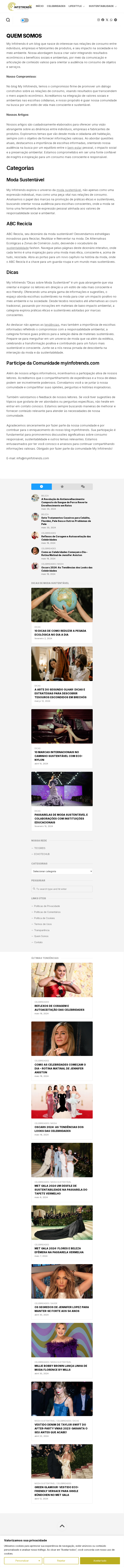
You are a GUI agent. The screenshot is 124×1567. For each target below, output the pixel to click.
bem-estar (74, 147)
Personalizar (22, 1560)
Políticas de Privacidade (47, 906)
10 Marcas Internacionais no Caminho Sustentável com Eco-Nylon (59, 756)
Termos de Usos (43, 924)
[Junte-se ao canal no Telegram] (115, 19)
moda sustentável (69, 190)
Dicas (76, 1421)
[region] (62, 1551)
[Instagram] (98, 19)
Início (40, 6)
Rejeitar (61, 1560)
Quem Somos (41, 936)
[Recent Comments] (82, 487)
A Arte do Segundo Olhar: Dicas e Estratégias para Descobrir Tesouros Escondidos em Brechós (61, 693)
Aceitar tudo (99, 1560)
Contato (38, 942)
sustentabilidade (17, 248)
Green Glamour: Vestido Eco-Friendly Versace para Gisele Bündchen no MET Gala (57, 1491)
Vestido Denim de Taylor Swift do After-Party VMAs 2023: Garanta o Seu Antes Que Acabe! (61, 1428)
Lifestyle (75, 6)
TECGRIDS (39, 848)
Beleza (45, 495)
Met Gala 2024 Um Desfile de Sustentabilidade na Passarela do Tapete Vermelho (61, 1189)
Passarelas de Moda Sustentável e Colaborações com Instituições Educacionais (61, 818)
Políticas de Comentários (47, 912)
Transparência (41, 930)
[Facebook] (102, 19)
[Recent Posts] (41, 487)
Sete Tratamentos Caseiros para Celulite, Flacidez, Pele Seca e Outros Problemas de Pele (66, 520)
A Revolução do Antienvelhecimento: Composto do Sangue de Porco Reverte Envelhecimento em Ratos (64, 502)
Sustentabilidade (101, 6)
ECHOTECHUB (42, 854)
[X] (107, 19)
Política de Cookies (44, 918)
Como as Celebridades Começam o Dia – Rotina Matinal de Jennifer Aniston (60, 1068)
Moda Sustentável (61, 1182)
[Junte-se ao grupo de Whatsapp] (111, 19)
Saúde (54, 1303)
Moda (54, 1123)
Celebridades (56, 6)
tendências (51, 324)
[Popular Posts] (62, 487)
